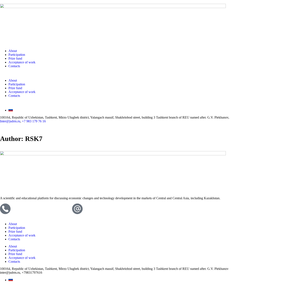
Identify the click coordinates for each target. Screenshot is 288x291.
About (12, 51)
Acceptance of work (21, 62)
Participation (16, 54)
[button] (144, 73)
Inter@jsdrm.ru (10, 121)
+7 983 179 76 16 (34, 121)
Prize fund (15, 58)
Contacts (14, 66)
